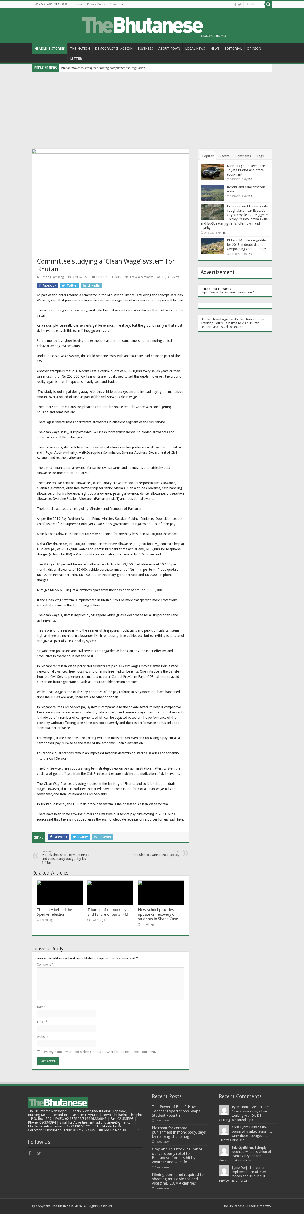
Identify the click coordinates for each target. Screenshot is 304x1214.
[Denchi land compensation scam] (212, 193)
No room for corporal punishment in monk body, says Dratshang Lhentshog (179, 1132)
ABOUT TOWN (169, 48)
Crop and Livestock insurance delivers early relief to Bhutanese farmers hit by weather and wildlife (177, 1155)
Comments (243, 156)
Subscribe (116, 4)
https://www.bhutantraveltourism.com (227, 292)
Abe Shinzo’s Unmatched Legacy (156, 853)
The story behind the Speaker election (54, 912)
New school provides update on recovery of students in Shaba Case (158, 914)
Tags (260, 156)
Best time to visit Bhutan (241, 323)
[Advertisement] (152, 107)
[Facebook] (235, 4)
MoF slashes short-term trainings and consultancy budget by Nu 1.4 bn (65, 857)
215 (249, 196)
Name (42, 1007)
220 (249, 179)
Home (78, 4)
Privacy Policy (96, 4)
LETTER (76, 58)
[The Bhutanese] (152, 24)
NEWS (214, 48)
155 (223, 232)
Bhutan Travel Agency (217, 319)
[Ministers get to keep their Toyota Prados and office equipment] (212, 172)
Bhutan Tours (244, 319)
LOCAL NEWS (195, 48)
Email (42, 1022)
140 (249, 254)
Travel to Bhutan (231, 327)
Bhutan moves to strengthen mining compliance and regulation (103, 68)
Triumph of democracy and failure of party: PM (107, 912)
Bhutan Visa (209, 327)
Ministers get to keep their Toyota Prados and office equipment (246, 170)
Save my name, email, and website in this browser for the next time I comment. (99, 1052)
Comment (45, 964)
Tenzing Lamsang (52, 277)
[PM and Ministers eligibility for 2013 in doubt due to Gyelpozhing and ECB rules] (212, 246)
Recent (224, 156)
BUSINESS (145, 48)
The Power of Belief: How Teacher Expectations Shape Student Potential (176, 1111)
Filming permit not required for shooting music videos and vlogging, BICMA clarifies (178, 1178)
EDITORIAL (233, 48)
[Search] (268, 4)
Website (42, 1037)
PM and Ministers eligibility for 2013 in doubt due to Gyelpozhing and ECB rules (246, 244)
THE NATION (80, 48)
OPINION (254, 48)
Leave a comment (141, 277)
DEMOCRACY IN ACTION (114, 48)
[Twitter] (240, 4)
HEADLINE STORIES (49, 48)
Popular (208, 156)
